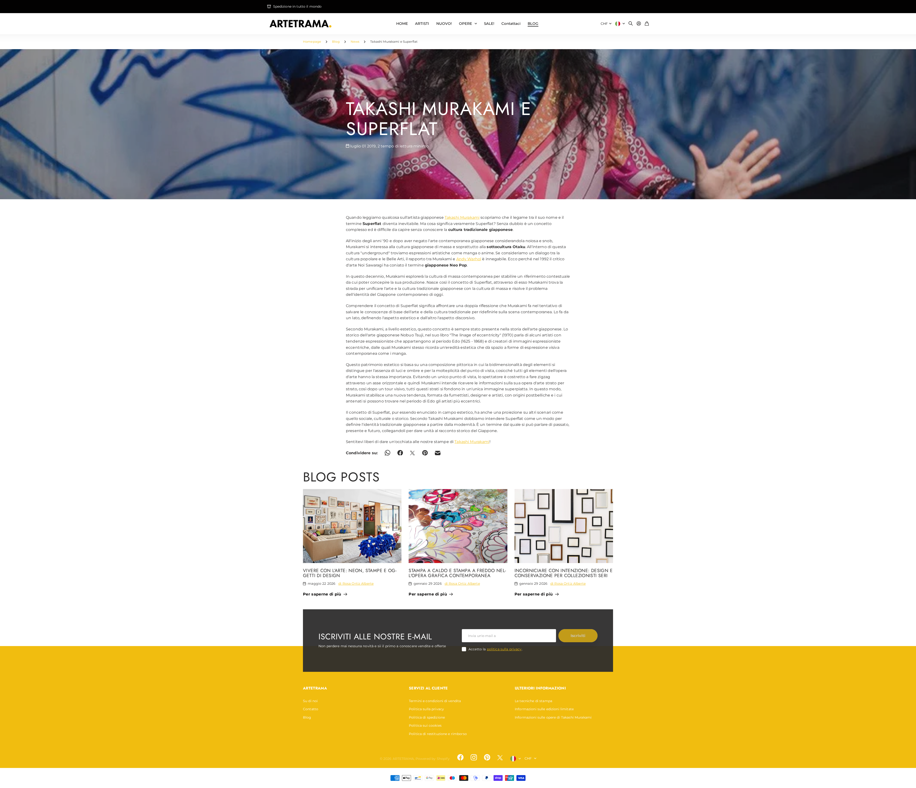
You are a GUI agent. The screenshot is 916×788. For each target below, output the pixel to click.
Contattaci (510, 23)
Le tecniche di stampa (533, 701)
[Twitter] (500, 757)
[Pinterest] (487, 757)
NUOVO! (444, 23)
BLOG (533, 23)
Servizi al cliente (428, 688)
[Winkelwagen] (647, 23)
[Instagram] (474, 757)
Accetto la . (495, 649)
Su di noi (310, 701)
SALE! (489, 23)
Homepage (312, 41)
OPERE (465, 23)
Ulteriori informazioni (540, 688)
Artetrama (315, 688)
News (355, 41)
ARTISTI (422, 23)
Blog (336, 41)
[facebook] (460, 757)
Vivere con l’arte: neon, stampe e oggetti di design (349, 573)
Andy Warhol (468, 259)
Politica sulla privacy (426, 709)
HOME (402, 23)
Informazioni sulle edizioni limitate (544, 709)
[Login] (639, 23)
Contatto (310, 709)
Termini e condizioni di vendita (435, 701)
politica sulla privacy (504, 649)
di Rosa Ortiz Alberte (356, 583)
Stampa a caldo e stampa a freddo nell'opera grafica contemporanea (457, 573)
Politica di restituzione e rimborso (438, 734)
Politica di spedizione (427, 717)
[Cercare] (631, 23)
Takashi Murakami (462, 217)
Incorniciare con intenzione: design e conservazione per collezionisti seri (564, 573)
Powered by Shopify (433, 759)
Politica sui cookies (425, 725)
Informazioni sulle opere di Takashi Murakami (553, 717)
